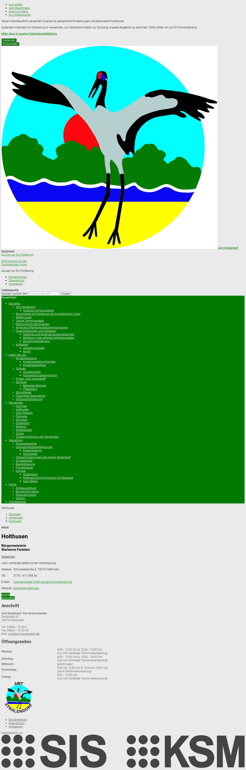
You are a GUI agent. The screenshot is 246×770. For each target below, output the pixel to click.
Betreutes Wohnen (34, 385)
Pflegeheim (30, 389)
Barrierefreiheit (18, 277)
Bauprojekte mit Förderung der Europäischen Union (48, 314)
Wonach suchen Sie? (14, 293)
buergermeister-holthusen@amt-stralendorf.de (43, 582)
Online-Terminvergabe (30, 320)
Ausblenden (9, 40)
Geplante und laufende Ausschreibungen (48, 334)
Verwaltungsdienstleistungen (34, 447)
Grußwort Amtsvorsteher (38, 310)
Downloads (30, 454)
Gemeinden (16, 402)
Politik (13, 484)
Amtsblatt (22, 344)
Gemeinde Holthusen (26, 588)
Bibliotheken (24, 392)
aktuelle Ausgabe (34, 348)
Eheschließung (32, 450)
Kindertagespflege (34, 365)
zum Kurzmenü (18, 11)
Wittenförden (24, 430)
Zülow (20, 433)
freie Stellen (30, 481)
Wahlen (20, 498)
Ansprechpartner (26, 443)
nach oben (8, 598)
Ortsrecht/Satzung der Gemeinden (37, 437)
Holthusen (22, 409)
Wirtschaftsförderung (29, 399)
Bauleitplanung (25, 464)
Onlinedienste (17, 501)
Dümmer (21, 406)
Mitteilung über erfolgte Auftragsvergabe (48, 338)
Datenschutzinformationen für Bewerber (48, 478)
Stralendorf (23, 423)
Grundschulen (32, 372)
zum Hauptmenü (19, 8)
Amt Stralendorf (26, 307)
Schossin (21, 419)
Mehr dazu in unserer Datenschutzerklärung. (29, 33)
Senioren (21, 382)
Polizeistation (24, 467)
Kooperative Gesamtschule (40, 375)
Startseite (15, 514)
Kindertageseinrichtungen (39, 361)
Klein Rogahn (24, 413)
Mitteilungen (24, 317)
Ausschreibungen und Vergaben (36, 331)
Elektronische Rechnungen (32, 324)
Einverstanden (10, 44)
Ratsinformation (26, 495)
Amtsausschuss (26, 488)
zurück (5, 594)
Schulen (21, 368)
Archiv (27, 351)
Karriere (21, 471)
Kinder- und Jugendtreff (31, 379)
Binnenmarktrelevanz (36, 341)
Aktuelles (14, 303)
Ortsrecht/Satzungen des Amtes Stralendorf (43, 457)
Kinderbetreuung (26, 358)
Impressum (16, 284)
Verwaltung (16, 440)
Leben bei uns (17, 355)
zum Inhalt (15, 4)
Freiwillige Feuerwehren (31, 396)
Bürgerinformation (27, 491)
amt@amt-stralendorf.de (23, 634)
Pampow (21, 416)
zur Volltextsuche (19, 15)
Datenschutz (16, 280)
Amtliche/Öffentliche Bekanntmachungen (42, 327)
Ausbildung (30, 474)
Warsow (21, 426)
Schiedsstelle (24, 460)
